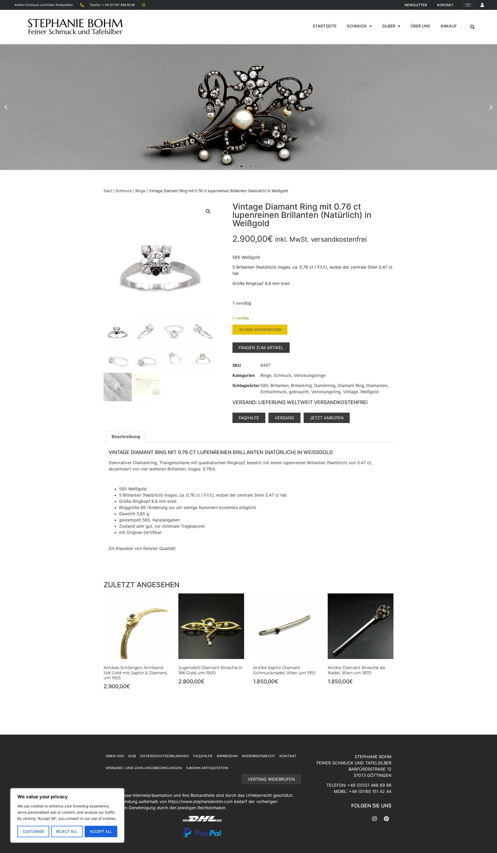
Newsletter (416, 5)
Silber (388, 26)
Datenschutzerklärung (164, 756)
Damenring (324, 385)
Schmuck (357, 26)
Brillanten (280, 385)
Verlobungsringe (310, 375)
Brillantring (301, 385)
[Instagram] (374, 819)
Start (108, 191)
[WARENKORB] (468, 5)
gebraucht (299, 391)
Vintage (350, 391)
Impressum (227, 756)
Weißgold (369, 391)
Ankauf (449, 26)
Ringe (140, 191)
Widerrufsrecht (258, 756)
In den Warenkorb (260, 329)
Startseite (325, 26)
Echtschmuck (273, 391)
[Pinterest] (386, 819)
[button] (473, 27)
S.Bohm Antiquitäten (207, 768)
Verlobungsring (326, 391)
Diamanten (376, 385)
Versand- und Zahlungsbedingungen (144, 768)
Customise (33, 831)
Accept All (101, 831)
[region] (67, 815)
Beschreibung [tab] (126, 436)
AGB (132, 756)
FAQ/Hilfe (203, 756)
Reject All (66, 831)
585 (264, 385)
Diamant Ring (351, 385)
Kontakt (445, 5)
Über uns (420, 26)
